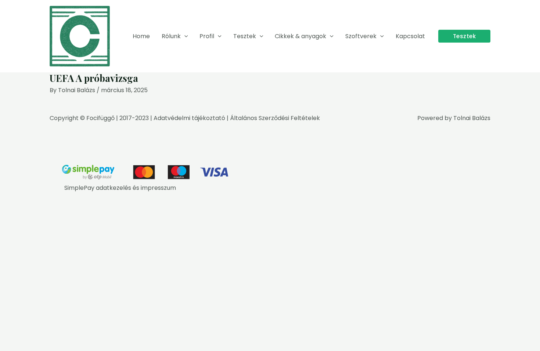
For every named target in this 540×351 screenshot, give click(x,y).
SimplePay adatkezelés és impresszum (120, 188)
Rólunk (171, 36)
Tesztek (244, 36)
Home (141, 36)
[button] (184, 36)
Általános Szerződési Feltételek (275, 118)
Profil (206, 36)
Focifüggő (100, 118)
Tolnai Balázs (471, 118)
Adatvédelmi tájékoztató (189, 118)
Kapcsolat (410, 36)
